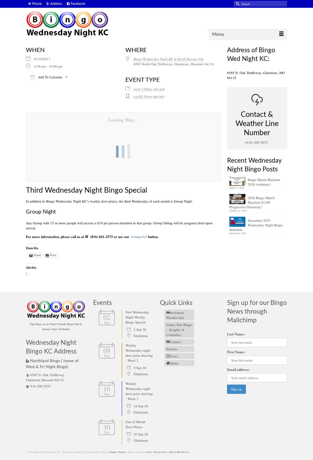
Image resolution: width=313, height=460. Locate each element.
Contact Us (138, 236)
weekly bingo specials (149, 96)
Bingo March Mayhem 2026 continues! (264, 181)
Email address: (238, 369)
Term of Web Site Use (179, 452)
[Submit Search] (237, 4)
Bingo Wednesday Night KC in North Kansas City (168, 59)
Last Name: (236, 334)
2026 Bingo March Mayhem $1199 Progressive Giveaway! (252, 202)
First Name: (236, 351)
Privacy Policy (160, 452)
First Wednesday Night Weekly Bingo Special (137, 317)
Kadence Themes (117, 452)
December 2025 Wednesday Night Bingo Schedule (256, 225)
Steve (149, 452)
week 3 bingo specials (149, 89)
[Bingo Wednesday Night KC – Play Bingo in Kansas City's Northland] (67, 25)
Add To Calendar (49, 77)
